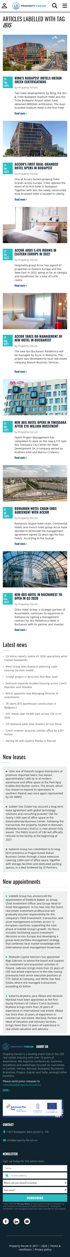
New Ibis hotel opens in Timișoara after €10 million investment (40, 424)
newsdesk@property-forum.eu (22, 1085)
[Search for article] (54, 6)
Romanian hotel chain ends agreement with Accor (36, 510)
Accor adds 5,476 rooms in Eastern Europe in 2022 (35, 252)
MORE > (6, 1090)
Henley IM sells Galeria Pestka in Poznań (31, 741)
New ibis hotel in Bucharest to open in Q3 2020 (38, 596)
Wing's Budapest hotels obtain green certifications (38, 80)
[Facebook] (6, 1221)
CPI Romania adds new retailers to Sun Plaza (33, 724)
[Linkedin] (16, 1221)
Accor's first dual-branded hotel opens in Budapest (36, 166)
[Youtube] (27, 1221)
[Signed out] (4, 7)
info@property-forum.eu (22, 1140)
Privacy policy (43, 1249)
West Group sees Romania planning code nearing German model (30, 668)
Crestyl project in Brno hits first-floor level (32, 677)
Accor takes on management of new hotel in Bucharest (38, 338)
